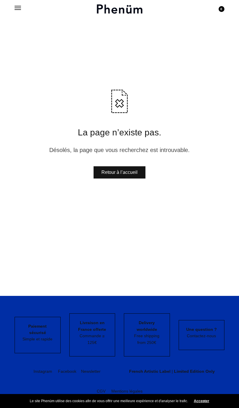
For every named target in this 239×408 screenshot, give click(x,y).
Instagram (43, 371)
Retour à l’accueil (119, 172)
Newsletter (91, 371)
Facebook (67, 371)
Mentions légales (127, 391)
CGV (101, 391)
